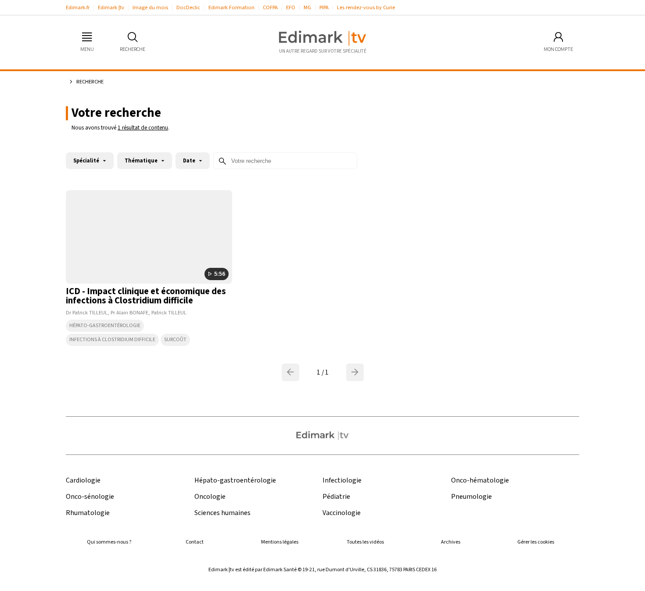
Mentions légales (279, 542)
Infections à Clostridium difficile (112, 339)
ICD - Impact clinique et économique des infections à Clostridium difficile (146, 296)
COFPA (270, 7)
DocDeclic (188, 7)
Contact (195, 542)
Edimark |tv (111, 7)
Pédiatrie (336, 496)
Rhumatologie (88, 513)
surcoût (175, 339)
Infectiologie (342, 480)
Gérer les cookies (535, 542)
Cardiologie (83, 480)
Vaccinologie (341, 513)
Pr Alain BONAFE (129, 312)
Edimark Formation (231, 7)
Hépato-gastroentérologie (104, 325)
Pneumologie (471, 496)
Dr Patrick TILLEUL (87, 312)
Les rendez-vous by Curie (366, 7)
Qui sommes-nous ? (109, 542)
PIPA (324, 7)
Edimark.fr (78, 7)
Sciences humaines (222, 513)
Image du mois (150, 7)
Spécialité (86, 161)
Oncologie (210, 496)
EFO (290, 7)
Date (189, 161)
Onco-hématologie (480, 480)
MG (307, 7)
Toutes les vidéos (365, 542)
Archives (450, 542)
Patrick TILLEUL (168, 312)
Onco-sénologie (90, 496)
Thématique (141, 161)
